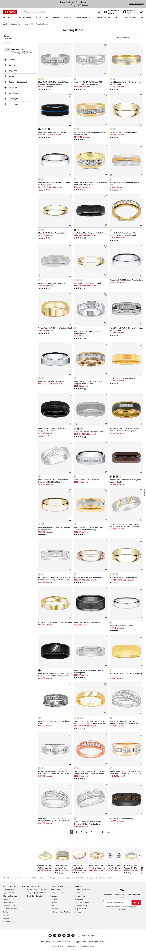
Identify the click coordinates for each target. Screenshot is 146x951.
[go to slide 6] (78, 6)
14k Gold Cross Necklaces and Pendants (40, 878)
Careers (77, 893)
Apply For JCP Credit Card (36, 893)
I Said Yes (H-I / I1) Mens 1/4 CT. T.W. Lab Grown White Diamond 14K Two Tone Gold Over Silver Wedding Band (90, 772)
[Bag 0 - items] (141, 12)
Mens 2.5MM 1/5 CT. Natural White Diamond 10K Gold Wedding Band (87, 823)
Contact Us (7, 899)
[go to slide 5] (76, 6)
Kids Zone (54, 909)
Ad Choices (70, 946)
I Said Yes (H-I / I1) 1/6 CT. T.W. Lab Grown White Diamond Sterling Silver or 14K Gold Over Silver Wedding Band (90, 722)
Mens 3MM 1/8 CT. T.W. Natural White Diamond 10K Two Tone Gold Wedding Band (124, 525)
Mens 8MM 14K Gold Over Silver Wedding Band (126, 674)
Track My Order (9, 889)
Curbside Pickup (57, 893)
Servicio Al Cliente (9, 921)
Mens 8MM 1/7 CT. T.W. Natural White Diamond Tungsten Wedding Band (124, 429)
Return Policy (8, 902)
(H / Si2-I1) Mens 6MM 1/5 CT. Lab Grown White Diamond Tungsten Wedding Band (54, 578)
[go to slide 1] (68, 6)
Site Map (77, 912)
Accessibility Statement (97, 942)
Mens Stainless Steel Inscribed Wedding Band (53, 722)
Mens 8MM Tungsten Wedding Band (52, 132)
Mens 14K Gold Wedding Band (121, 625)
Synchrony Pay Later (10, 909)
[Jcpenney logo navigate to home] (10, 12)
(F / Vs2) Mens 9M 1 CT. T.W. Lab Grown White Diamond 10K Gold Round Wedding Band (126, 772)
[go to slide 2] (70, 6)
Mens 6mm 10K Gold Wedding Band (123, 132)
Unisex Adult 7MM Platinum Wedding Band (126, 280)
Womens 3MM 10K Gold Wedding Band (89, 577)
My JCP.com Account (10, 893)
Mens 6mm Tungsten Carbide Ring (51, 283)
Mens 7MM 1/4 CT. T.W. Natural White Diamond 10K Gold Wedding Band (53, 83)
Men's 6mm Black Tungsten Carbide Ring (90, 233)
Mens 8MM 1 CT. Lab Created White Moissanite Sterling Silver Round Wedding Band (54, 819)
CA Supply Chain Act (79, 942)
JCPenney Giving (80, 905)
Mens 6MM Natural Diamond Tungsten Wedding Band (89, 671)
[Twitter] (50, 935)
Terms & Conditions (58, 946)
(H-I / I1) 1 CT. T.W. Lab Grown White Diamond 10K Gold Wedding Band (123, 234)
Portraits (54, 902)
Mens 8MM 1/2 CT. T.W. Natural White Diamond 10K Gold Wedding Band (88, 83)
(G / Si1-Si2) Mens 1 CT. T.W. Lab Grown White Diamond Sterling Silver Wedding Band (124, 722)
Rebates (6, 918)
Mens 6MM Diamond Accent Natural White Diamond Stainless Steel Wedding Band (55, 674)
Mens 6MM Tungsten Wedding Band (124, 818)
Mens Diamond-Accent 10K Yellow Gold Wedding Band (125, 83)
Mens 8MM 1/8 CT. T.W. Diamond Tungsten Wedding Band (126, 329)
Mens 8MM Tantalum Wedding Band (88, 622)
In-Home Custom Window (60, 912)
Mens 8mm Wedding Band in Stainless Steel (124, 183)
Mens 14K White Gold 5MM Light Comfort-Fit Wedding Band (54, 528)
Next (109, 832)
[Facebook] (59, 935)
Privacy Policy (45, 942)
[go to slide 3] (72, 6)
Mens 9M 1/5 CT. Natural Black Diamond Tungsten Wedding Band (54, 429)
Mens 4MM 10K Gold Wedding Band (52, 233)
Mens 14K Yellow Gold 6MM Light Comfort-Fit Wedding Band (55, 183)
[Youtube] (68, 935)
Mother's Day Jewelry (20, 878)
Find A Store (55, 889)
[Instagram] (55, 935)
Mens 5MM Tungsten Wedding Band (124, 378)
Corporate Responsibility (83, 902)
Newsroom (78, 899)
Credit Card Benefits (34, 896)
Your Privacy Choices (60, 942)
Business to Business (82, 889)
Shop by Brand (80, 909)
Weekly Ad (54, 896)
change (29, 52)
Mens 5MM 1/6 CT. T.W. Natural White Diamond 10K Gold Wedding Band (53, 481)
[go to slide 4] (74, 6)
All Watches (112, 878)
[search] (100, 12)
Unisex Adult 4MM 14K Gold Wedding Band (55, 622)
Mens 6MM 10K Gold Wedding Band (52, 381)
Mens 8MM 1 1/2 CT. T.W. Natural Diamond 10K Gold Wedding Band (90, 183)
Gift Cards (6, 915)
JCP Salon (54, 899)
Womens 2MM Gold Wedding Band (87, 283)
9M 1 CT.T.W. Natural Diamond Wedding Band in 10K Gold (89, 133)
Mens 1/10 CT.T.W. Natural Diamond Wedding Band (88, 332)
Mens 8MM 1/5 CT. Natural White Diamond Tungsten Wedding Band (90, 382)
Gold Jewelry (104, 878)
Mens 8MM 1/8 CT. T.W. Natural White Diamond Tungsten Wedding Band (88, 528)
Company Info (79, 896)
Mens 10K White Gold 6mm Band (86, 480)
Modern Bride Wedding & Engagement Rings (85, 878)
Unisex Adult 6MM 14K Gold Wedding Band (55, 328)
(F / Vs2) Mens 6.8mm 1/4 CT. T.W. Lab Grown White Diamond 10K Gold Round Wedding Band (53, 772)
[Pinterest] (64, 935)
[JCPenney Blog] (73, 935)
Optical (53, 905)
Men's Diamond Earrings (62, 878)
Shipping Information (11, 905)
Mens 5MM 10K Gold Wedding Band (123, 577)
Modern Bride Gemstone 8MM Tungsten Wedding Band (125, 481)
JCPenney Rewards (10, 896)
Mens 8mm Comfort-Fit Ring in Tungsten (90, 432)
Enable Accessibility (136, 4)
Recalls (5, 912)
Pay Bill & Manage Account (37, 889)
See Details (121, 909)
